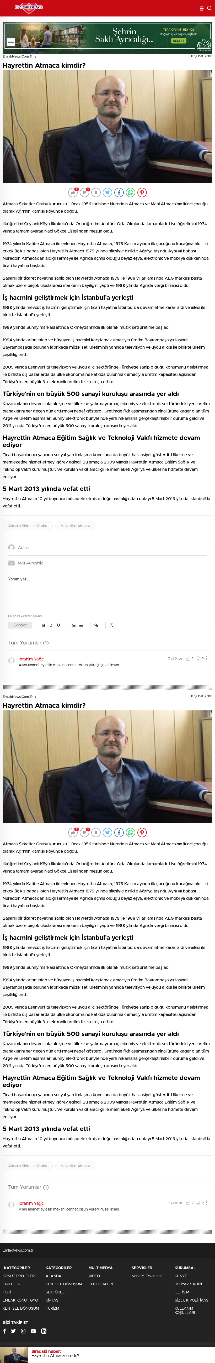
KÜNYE (181, 1276)
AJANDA (53, 1276)
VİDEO (94, 1276)
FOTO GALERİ (101, 1284)
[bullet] (81, 625)
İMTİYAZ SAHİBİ (188, 1284)
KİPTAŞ (52, 1300)
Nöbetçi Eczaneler (147, 1276)
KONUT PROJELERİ (19, 1276)
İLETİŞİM (182, 1292)
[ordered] (73, 625)
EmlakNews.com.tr (18, 56)
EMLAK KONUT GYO (20, 1300)
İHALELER (11, 1284)
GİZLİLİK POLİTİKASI (192, 1300)
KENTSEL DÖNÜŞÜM (21, 1308)
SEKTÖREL (55, 1292)
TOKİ (7, 1292)
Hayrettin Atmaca (75, 526)
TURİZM (52, 1308)
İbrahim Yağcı (31, 659)
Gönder (20, 625)
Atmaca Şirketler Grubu (27, 526)
